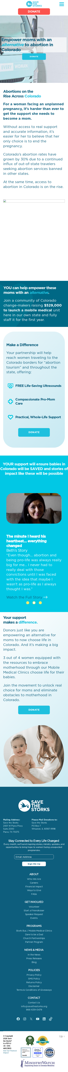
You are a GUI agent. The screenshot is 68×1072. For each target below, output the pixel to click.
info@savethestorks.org (34, 1006)
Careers (34, 883)
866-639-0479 (34, 1009)
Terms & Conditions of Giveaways (34, 990)
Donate (34, 11)
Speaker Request (34, 914)
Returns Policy (34, 982)
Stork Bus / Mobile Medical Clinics (34, 930)
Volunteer (34, 906)
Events (33, 918)
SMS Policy (34, 978)
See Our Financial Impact (10, 1052)
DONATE (34, 56)
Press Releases (34, 958)
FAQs (34, 894)
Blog (34, 962)
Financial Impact (34, 886)
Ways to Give (34, 890)
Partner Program (34, 942)
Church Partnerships (34, 938)
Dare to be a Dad (34, 934)
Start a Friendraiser (34, 910)
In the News (34, 954)
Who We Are (34, 879)
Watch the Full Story (29, 588)
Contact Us (34, 1002)
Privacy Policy (34, 975)
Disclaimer (34, 986)
